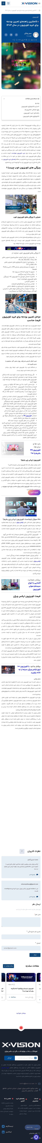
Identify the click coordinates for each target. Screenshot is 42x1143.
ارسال (9, 1058)
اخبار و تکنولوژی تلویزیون (30, 106)
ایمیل (39, 943)
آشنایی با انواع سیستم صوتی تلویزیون (34, 586)
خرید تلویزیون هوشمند (18, 153)
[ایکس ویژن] (29, 3)
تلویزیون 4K (27, 416)
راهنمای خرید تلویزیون (31, 113)
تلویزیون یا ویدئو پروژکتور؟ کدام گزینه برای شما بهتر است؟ (22, 990)
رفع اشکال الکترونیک (31, 110)
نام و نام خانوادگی (34, 932)
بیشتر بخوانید (9, 966)
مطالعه (13, 997)
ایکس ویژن (20, 522)
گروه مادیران (5, 1068)
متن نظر (37, 914)
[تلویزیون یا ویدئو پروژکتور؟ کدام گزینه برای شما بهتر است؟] (21, 977)
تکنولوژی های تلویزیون (31, 116)
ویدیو (37, 103)
